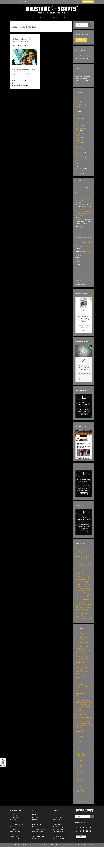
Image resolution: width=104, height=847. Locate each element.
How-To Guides (79, 128)
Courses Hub (87, 844)
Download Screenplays (59, 827)
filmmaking (86, 566)
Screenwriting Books (36, 834)
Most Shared (78, 140)
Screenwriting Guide (15, 831)
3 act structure (78, 548)
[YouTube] (87, 55)
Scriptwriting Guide (58, 824)
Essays (77, 113)
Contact (92, 844)
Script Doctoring (14, 817)
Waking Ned (25, 85)
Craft (76, 111)
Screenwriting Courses (37, 831)
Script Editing (13, 819)
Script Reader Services (81, 637)
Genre (77, 123)
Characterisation (79, 104)
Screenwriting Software (59, 829)
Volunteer (62, 844)
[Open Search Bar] (72, 18)
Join (70, 844)
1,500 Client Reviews (36, 839)
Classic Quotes (79, 106)
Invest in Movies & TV (59, 839)
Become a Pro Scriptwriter (16, 839)
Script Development (83, 590)
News (76, 145)
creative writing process (81, 562)
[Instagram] (14, 1)
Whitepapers (78, 173)
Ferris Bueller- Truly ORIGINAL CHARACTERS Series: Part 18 (83, 213)
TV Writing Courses (36, 824)
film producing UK (28, 84)
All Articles (16, 80)
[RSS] (22, 1)
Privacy (45, 844)
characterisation (82, 556)
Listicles (77, 137)
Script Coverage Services (81, 684)
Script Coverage (14, 815)
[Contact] (87, 831)
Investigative (78, 133)
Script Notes (13, 829)
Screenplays (80, 571)
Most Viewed (78, 142)
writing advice (81, 618)
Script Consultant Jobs (77, 844)
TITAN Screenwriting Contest (82, 161)
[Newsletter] (19, 1)
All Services (34, 817)
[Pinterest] (25, 1)
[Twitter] (80, 55)
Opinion (77, 147)
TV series (85, 611)
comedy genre (80, 560)
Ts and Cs (51, 844)
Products (77, 665)
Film (26, 80)
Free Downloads (57, 817)
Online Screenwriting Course (82, 693)
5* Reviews (65, 17)
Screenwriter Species (15, 836)
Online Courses (35, 822)
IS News (77, 135)
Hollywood (78, 125)
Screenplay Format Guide (37, 836)
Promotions (78, 154)
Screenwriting (83, 576)
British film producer (18, 84)
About (66, 844)
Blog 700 (42, 17)
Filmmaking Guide (58, 822)
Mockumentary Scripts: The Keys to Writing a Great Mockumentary (83, 198)
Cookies (56, 844)
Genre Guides (56, 819)
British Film (22, 80)
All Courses (34, 819)
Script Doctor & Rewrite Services (83, 686)
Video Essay (78, 170)
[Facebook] (11, 1)
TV (76, 166)
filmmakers (80, 566)
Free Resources (79, 121)
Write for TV (78, 695)
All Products (34, 815)
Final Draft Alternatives (59, 834)
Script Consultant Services (16, 824)
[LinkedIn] (16, 1)
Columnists (78, 109)
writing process (81, 620)
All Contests (34, 827)
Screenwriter (81, 573)
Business (77, 101)
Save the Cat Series (80, 157)
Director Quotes (81, 564)
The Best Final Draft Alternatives (83, 639)
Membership (34, 17)
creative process (88, 560)
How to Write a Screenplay (60, 831)
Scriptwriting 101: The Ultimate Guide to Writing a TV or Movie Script (83, 652)
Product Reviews (79, 152)
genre (87, 568)
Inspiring (77, 130)
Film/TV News (79, 118)
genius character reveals (80, 568)
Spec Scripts (83, 592)
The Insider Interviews (81, 159)
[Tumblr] (90, 831)
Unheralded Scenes (80, 168)
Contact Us (78, 698)
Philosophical (78, 149)
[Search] (90, 25)
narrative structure (82, 569)
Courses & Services (53, 17)
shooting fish (19, 85)
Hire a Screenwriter (14, 827)
